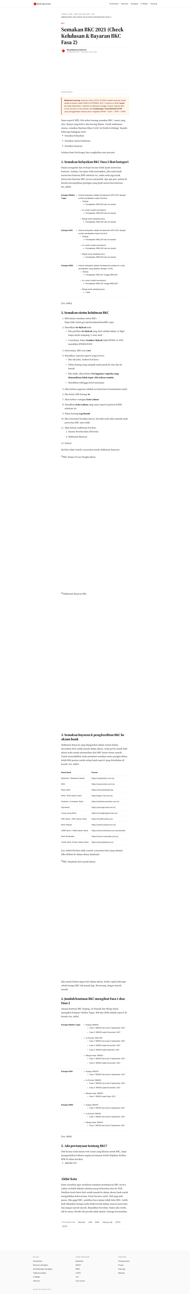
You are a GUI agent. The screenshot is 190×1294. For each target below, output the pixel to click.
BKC (93, 14)
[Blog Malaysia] (42, 4)
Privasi (120, 1265)
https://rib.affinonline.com (102, 819)
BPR (77, 120)
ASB (90, 1222)
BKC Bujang (84, 1008)
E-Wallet (144, 4)
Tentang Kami (123, 1261)
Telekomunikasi (39, 1273)
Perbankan (114, 4)
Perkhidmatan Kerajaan (42, 1269)
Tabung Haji (107, 1222)
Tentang (153, 4)
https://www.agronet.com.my (103, 807)
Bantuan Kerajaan (82, 14)
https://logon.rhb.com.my (102, 796)
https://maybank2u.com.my (102, 778)
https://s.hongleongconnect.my (104, 813)
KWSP (78, 1265)
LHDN (78, 1273)
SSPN (117, 1222)
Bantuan (124, 4)
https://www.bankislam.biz (102, 790)
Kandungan (66, 92)
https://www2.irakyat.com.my (103, 825)
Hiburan (36, 1281)
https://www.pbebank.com (102, 842)
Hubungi (121, 1269)
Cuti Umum (80, 1281)
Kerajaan (134, 4)
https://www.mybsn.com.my (103, 784)
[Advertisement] (95, 69)
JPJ (77, 1277)
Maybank (79, 1261)
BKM (97, 1222)
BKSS (64, 1226)
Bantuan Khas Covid (88, 128)
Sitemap (121, 1273)
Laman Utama (67, 14)
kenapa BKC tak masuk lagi (81, 985)
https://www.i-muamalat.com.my (104, 836)
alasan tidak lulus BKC (109, 1200)
